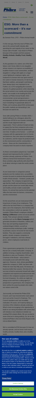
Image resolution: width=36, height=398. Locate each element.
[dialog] (18, 367)
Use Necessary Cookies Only (18, 389)
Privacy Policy (6, 378)
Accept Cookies (18, 394)
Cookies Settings (18, 383)
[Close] (33, 339)
